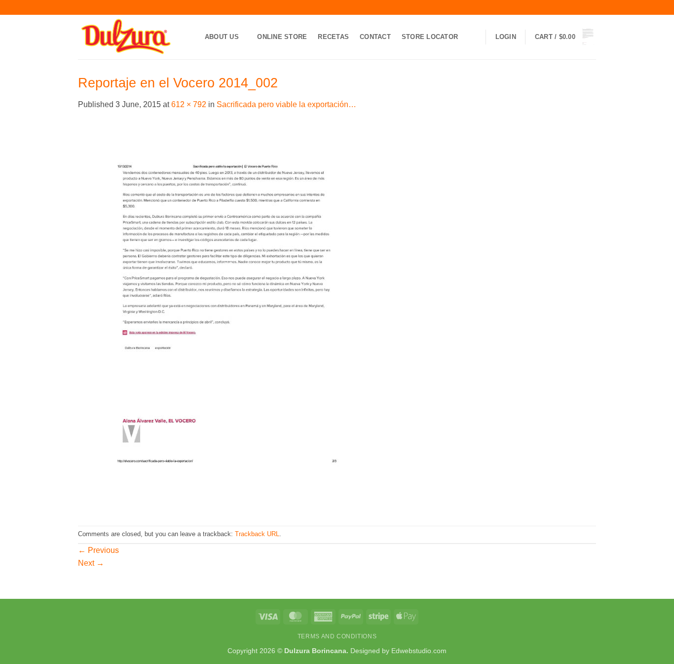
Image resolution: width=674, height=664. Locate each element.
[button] (505, 37)
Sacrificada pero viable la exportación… (286, 104)
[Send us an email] (582, 7)
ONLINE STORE (282, 36)
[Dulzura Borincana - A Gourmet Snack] (127, 37)
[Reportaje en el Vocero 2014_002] (229, 317)
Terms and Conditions (337, 636)
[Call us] (591, 7)
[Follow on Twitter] (572, 7)
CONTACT (375, 36)
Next (91, 563)
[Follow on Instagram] (563, 7)
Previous (98, 550)
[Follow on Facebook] (554, 7)
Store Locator (430, 36)
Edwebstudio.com (419, 651)
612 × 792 (188, 104)
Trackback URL (257, 534)
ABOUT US (222, 36)
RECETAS (333, 36)
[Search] (472, 37)
